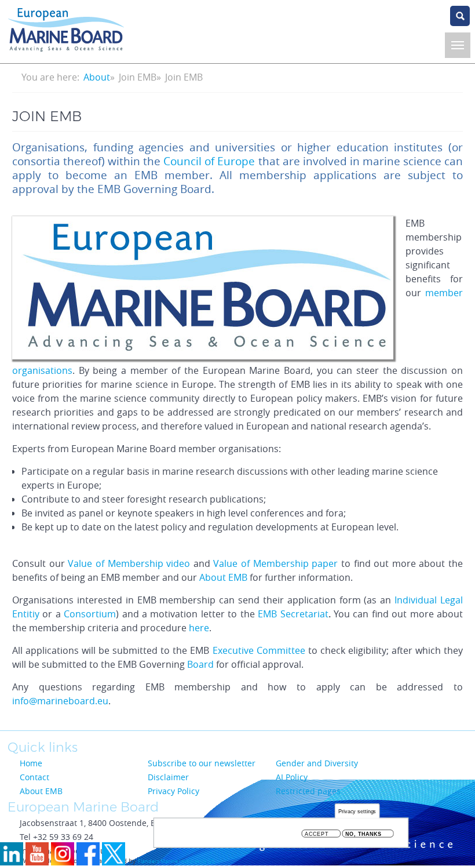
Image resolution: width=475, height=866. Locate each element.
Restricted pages (308, 790)
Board (200, 664)
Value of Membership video (129, 563)
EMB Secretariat (293, 613)
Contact (34, 777)
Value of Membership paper (275, 563)
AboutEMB (223, 577)
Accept (316, 834)
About (96, 77)
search (460, 16)
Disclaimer (168, 777)
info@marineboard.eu (60, 700)
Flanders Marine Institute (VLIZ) (176, 861)
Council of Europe (209, 161)
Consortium (90, 613)
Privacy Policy (173, 790)
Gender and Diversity (317, 763)
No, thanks (363, 834)
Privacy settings (357, 811)
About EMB (41, 790)
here (199, 627)
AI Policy (292, 777)
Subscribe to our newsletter (201, 763)
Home (31, 763)
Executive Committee (259, 650)
